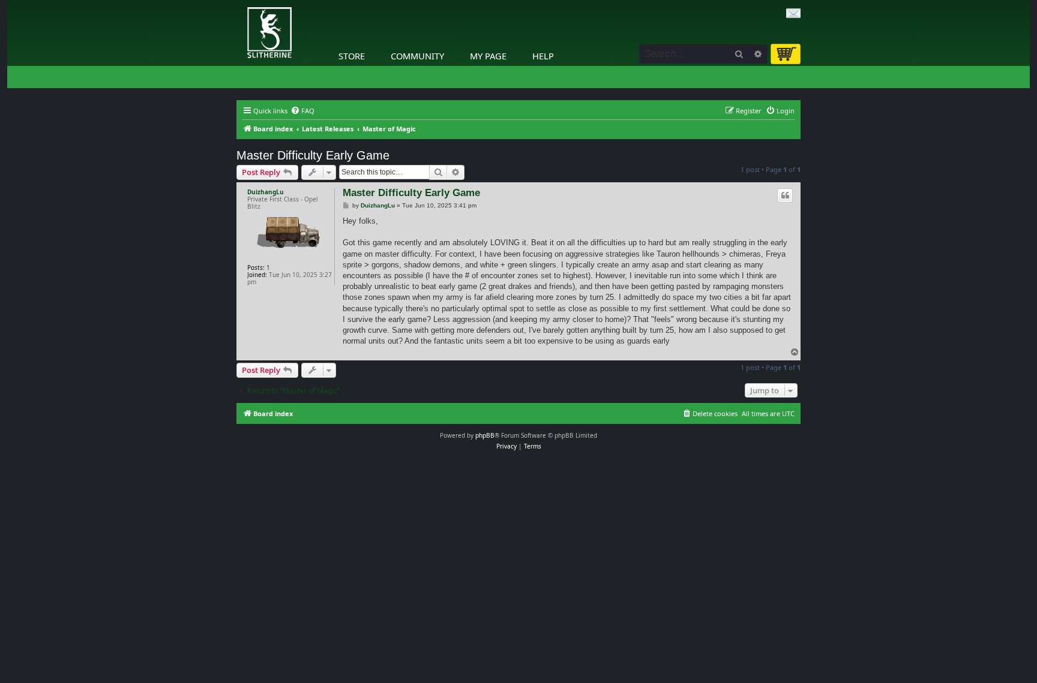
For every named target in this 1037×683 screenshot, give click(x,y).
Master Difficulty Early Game (312, 155)
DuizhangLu (265, 191)
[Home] (239, 3)
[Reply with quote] (785, 195)
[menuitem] (302, 111)
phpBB (484, 435)
